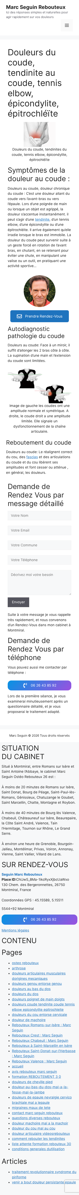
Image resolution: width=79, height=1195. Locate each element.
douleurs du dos (25, 994)
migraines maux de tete (31, 1108)
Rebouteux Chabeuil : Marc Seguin (40, 1041)
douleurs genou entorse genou (37, 984)
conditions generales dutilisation (38, 1149)
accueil (17, 1066)
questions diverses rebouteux (36, 1118)
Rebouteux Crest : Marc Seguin (37, 1035)
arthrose (19, 968)
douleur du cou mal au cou (33, 1128)
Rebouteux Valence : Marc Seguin (39, 1061)
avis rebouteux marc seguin (34, 1072)
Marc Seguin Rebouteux (35, 7)
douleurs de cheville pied (32, 1082)
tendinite (42, 219)
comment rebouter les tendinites (38, 1139)
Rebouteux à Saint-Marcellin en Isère (42, 1046)
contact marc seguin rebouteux (37, 1113)
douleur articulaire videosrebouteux (41, 1134)
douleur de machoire (29, 1020)
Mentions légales (15, 930)
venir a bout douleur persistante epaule (44, 1182)
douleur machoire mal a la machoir (40, 1123)
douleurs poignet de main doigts (38, 999)
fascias (32, 457)
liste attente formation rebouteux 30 (41, 1144)
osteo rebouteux (25, 963)
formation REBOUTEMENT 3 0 (36, 1077)
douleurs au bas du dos (31, 989)
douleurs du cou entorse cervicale (39, 1015)
